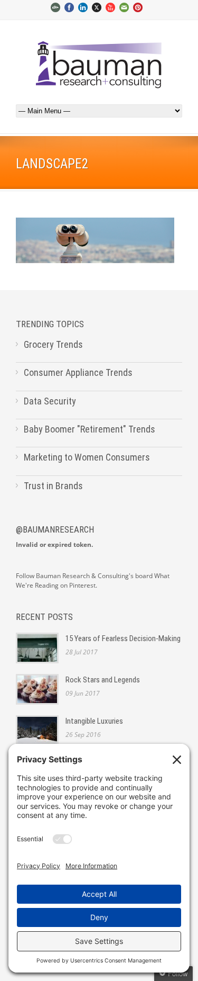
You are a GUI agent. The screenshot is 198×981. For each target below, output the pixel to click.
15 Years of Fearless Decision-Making (123, 638)
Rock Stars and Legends (102, 680)
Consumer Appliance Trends (78, 372)
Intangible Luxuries (94, 721)
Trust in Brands (53, 485)
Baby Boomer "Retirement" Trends (89, 429)
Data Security (50, 401)
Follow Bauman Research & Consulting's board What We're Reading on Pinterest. (92, 580)
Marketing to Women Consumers (87, 457)
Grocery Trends (53, 344)
